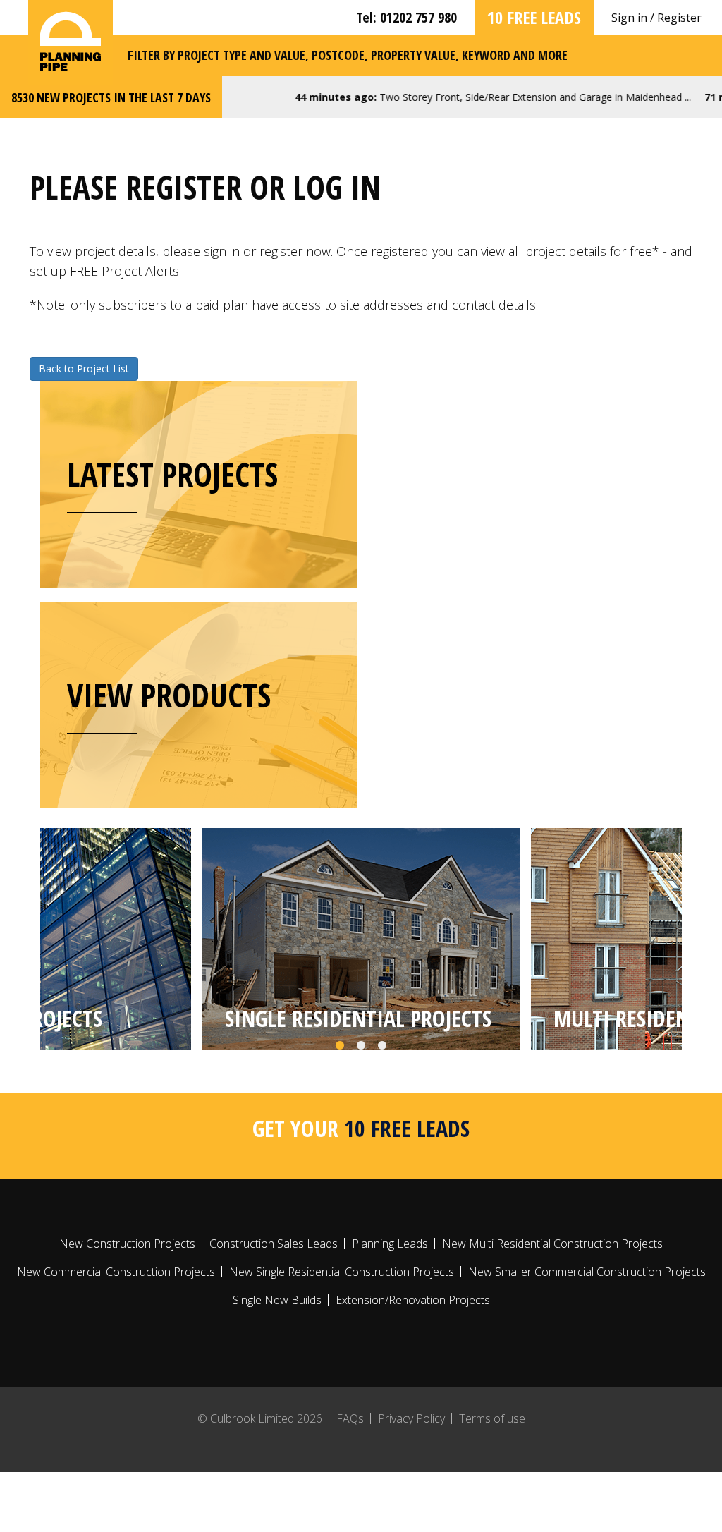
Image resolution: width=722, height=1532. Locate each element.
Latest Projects (172, 474)
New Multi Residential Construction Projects (552, 1243)
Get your (361, 1128)
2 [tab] (361, 1046)
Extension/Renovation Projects (413, 1300)
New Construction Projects (127, 1243)
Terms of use (492, 1418)
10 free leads (534, 17)
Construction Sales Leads (273, 1243)
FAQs (350, 1418)
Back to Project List (84, 368)
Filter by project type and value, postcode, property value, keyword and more (348, 55)
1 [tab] (340, 1046)
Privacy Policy (411, 1418)
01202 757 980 (418, 17)
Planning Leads (390, 1243)
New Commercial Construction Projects (116, 1271)
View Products (169, 695)
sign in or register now (267, 251)
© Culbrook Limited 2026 (259, 1418)
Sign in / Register (656, 17)
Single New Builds (277, 1300)
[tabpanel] (361, 939)
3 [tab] (382, 1046)
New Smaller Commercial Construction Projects (587, 1271)
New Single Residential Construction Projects (341, 1271)
